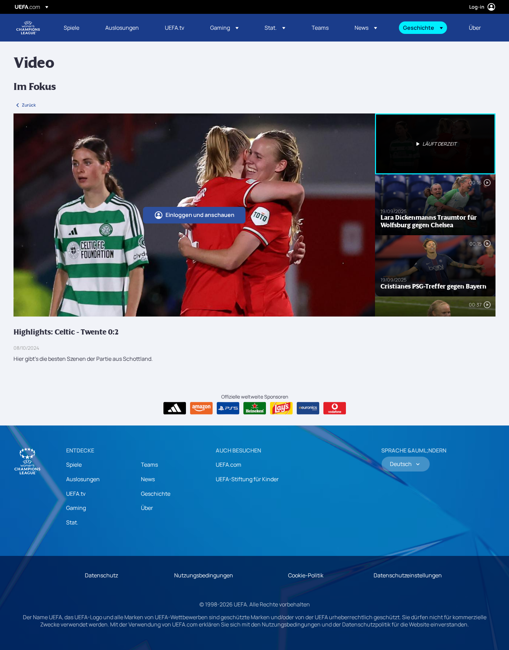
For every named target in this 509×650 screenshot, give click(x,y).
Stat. (72, 522)
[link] (71, 27)
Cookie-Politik (305, 575)
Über (147, 508)
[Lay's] (281, 408)
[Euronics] (308, 408)
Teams (149, 464)
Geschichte (155, 493)
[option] (435, 143)
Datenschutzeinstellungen (408, 575)
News (148, 479)
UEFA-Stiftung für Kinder (247, 479)
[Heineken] (254, 408)
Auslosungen (83, 479)
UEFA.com (228, 464)
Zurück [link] (29, 105)
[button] (224, 27)
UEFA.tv (76, 493)
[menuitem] (75, 27)
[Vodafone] (334, 408)
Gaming (76, 508)
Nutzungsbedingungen (203, 575)
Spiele (74, 464)
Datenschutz (101, 575)
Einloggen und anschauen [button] (200, 215)
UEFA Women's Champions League (28, 27)
